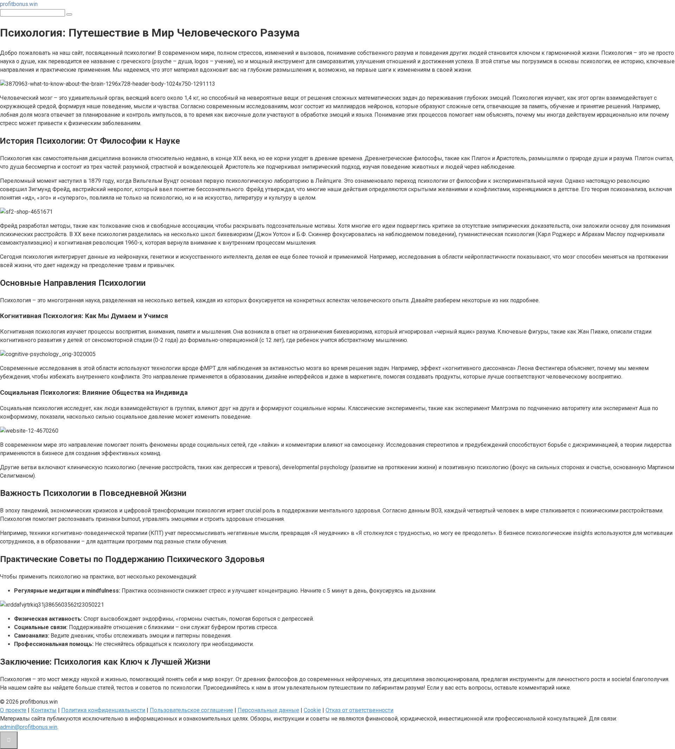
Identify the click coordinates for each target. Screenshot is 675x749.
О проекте (13, 710)
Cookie (312, 710)
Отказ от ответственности (359, 710)
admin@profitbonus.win (28, 727)
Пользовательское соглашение (191, 710)
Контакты (44, 710)
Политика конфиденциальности (103, 710)
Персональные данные (268, 710)
